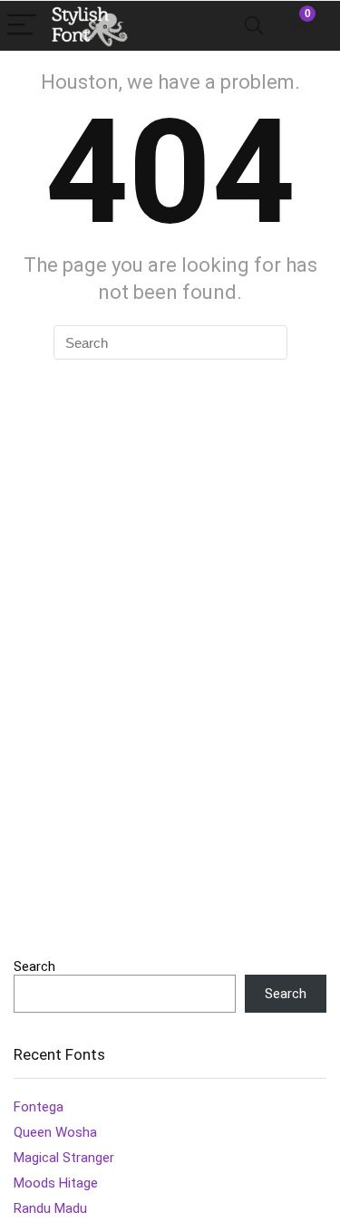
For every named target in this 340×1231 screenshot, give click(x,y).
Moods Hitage (56, 1183)
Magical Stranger (64, 1157)
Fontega (38, 1107)
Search (34, 966)
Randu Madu (50, 1208)
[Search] (254, 26)
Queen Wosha (55, 1132)
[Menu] (22, 26)
